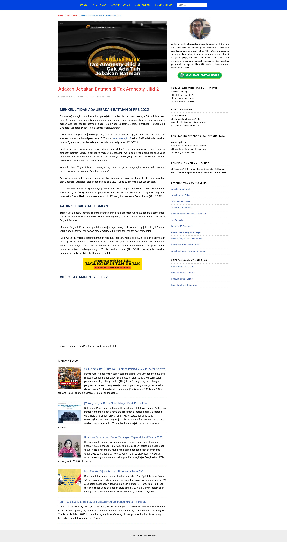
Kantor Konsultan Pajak (182, 266)
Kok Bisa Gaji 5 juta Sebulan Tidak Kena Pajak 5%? (114, 471)
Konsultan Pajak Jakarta (182, 272)
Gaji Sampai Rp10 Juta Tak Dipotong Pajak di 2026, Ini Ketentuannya (124, 368)
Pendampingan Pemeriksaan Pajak (187, 238)
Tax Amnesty (81, 96)
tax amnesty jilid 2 (121, 138)
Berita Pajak (72, 16)
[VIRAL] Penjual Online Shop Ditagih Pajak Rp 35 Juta (115, 403)
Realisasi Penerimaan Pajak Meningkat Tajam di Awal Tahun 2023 (123, 437)
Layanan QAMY (120, 4)
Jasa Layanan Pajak (180, 189)
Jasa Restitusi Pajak (180, 195)
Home (60, 16)
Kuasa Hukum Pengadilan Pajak (186, 232)
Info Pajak (99, 4)
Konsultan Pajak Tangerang (184, 285)
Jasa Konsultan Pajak (181, 207)
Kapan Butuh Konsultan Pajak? (185, 244)
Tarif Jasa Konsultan (180, 201)
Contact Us (143, 4)
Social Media (164, 4)
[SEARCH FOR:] (192, 5)
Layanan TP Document (181, 226)
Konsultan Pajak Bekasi (182, 279)
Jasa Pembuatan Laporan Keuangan (188, 251)
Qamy (83, 4)
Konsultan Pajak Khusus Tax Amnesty (188, 214)
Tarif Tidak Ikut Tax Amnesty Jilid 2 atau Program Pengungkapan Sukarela (102, 501)
